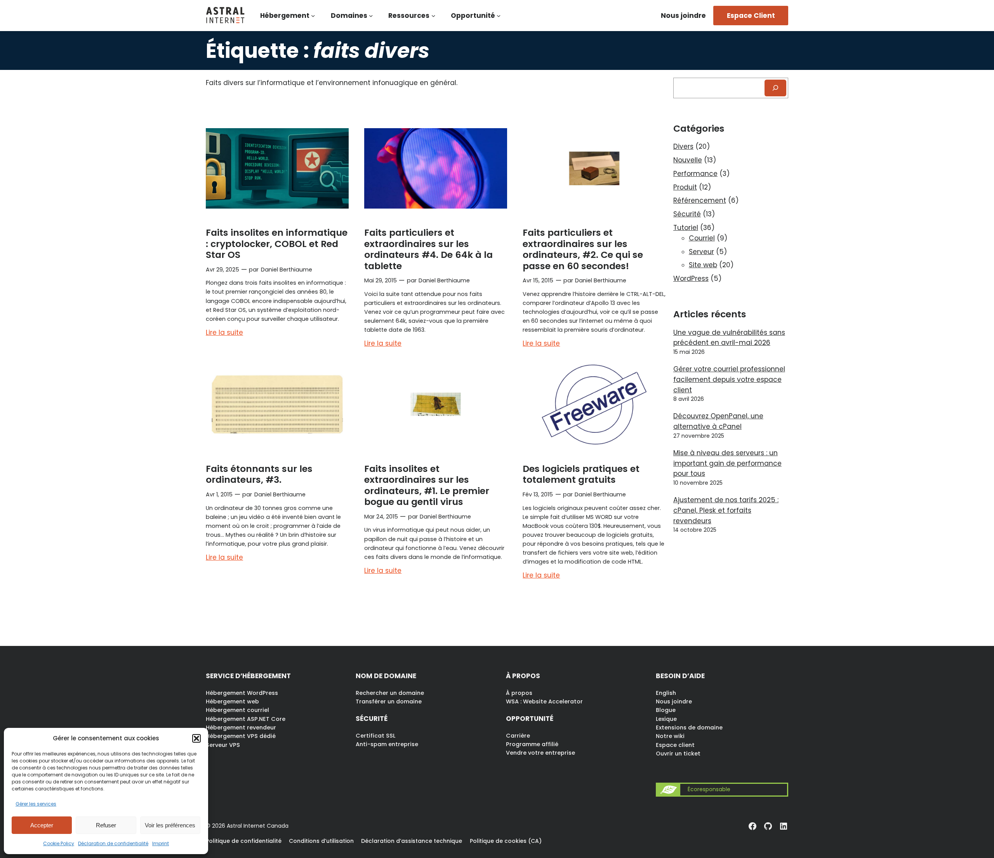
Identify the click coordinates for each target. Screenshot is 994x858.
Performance (695, 173)
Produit (685, 187)
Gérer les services (36, 804)
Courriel (702, 238)
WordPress (691, 278)
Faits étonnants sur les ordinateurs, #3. (259, 474)
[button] (196, 738)
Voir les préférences (170, 825)
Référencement (699, 200)
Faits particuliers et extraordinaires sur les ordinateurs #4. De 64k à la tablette (428, 249)
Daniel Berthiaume (286, 269)
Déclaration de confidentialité (113, 843)
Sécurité (687, 214)
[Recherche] (775, 88)
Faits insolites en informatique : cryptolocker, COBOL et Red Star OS (277, 243)
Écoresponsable (709, 789)
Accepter (41, 825)
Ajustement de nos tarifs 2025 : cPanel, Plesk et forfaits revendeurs (726, 510)
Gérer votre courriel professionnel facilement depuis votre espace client (729, 379)
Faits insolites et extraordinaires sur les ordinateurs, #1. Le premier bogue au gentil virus (426, 485)
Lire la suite (224, 333)
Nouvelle (687, 160)
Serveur (701, 251)
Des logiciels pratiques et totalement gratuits (581, 474)
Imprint (160, 843)
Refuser (106, 825)
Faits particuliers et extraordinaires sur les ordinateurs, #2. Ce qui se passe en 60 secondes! (583, 249)
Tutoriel (685, 227)
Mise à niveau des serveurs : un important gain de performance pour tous (727, 463)
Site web (703, 265)
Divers (683, 146)
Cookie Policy (58, 843)
